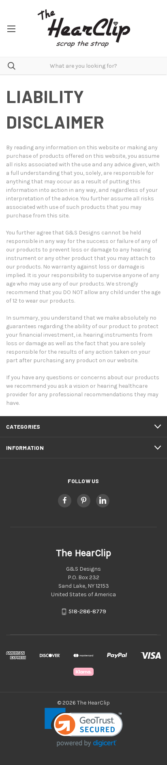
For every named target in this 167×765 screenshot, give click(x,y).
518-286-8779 (87, 611)
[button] (83, 727)
